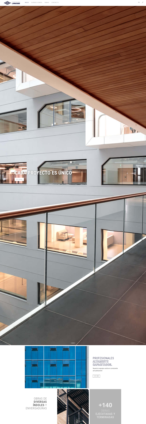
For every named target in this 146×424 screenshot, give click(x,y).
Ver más (96, 376)
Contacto (55, 2)
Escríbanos (19, 182)
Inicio (27, 2)
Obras (47, 2)
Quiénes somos (36, 2)
